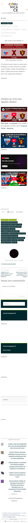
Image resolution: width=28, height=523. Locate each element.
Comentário (21, 296)
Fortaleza (13, 220)
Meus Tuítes (7, 350)
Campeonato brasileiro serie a (11, 231)
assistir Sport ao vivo (9, 229)
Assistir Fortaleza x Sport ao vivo (12, 224)
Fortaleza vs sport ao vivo (10, 235)
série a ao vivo (6, 242)
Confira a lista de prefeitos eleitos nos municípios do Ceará (17, 475)
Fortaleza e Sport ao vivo (18, 233)
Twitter (3, 128)
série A (21, 240)
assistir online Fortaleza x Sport (12, 226)
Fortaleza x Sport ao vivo (10, 240)
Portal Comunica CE (9, 313)
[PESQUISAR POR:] (14, 304)
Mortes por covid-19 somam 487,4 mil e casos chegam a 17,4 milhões (21, 273)
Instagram (10, 128)
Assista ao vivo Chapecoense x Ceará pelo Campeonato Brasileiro (7, 273)
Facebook (24, 126)
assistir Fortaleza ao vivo (10, 222)
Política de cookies (11, 516)
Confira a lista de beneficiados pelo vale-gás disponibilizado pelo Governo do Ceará (17, 446)
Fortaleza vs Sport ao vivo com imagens (13, 238)
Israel (10, 23)
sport (15, 242)
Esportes (5, 220)
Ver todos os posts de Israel (8, 264)
